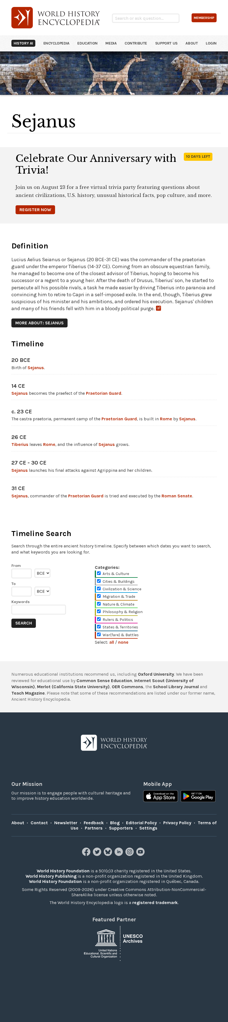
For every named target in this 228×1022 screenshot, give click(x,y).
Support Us (166, 43)
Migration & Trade (119, 596)
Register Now (35, 209)
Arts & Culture (116, 573)
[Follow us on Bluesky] (108, 854)
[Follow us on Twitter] (98, 854)
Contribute (136, 43)
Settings (148, 828)
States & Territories (120, 627)
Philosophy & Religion (123, 611)
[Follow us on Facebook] (87, 854)
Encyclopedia (56, 43)
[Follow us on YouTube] (141, 854)
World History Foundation (63, 870)
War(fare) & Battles (121, 635)
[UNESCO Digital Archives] (114, 943)
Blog (115, 822)
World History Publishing (51, 876)
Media (111, 43)
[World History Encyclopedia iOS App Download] (160, 796)
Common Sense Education (104, 680)
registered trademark (155, 902)
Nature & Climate (118, 604)
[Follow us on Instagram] (130, 854)
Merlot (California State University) (73, 686)
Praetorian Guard (103, 393)
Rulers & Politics (118, 619)
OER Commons (127, 686)
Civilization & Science (122, 589)
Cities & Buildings (119, 581)
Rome (166, 418)
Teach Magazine (28, 693)
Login (211, 43)
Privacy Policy (177, 822)
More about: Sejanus (39, 322)
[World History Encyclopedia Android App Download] (198, 796)
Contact (39, 822)
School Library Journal (176, 686)
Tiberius (19, 444)
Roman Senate (177, 495)
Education (87, 43)
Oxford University (156, 674)
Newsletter (65, 822)
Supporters (121, 828)
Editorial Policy (141, 822)
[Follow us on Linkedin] (119, 854)
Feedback (94, 822)
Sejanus (36, 367)
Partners (94, 828)
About (191, 43)
